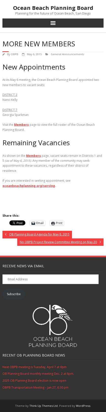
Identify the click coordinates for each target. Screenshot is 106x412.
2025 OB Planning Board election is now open (34, 380)
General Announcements (67, 54)
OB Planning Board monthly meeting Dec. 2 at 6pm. (38, 374)
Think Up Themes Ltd (43, 406)
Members (21, 125)
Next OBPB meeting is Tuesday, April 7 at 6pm (34, 367)
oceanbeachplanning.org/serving (28, 186)
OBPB (14, 54)
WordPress (83, 406)
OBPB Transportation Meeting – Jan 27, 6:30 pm (35, 387)
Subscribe (14, 294)
